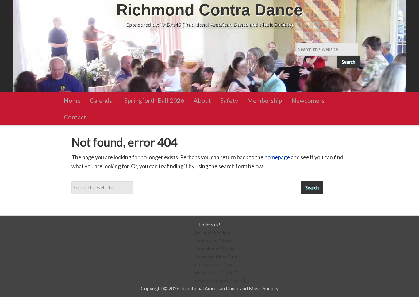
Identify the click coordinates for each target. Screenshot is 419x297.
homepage (277, 157)
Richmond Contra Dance (209, 10)
